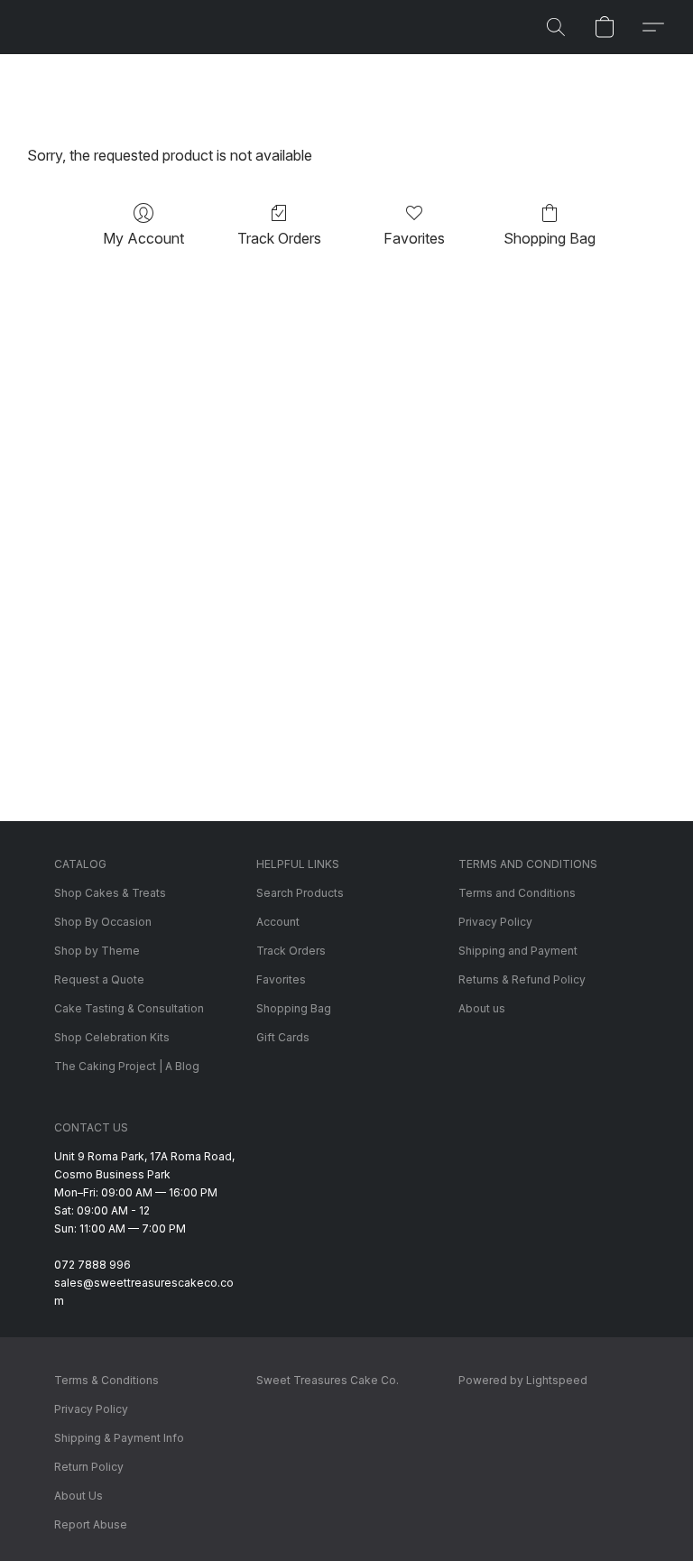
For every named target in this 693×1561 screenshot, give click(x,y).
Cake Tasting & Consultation (129, 1008)
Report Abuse (90, 1524)
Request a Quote (99, 979)
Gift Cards (283, 1037)
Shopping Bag (550, 238)
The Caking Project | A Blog (126, 1066)
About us (481, 1008)
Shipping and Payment (518, 950)
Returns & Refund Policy (522, 979)
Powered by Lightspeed (522, 1380)
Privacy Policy (495, 921)
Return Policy (89, 1466)
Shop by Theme (97, 950)
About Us (78, 1495)
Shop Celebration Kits (112, 1037)
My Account (143, 238)
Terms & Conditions (106, 1380)
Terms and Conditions (517, 893)
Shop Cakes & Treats (110, 893)
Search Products (300, 893)
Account (278, 921)
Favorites (414, 238)
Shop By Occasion (103, 921)
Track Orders (279, 238)
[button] (556, 27)
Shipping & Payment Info (119, 1438)
